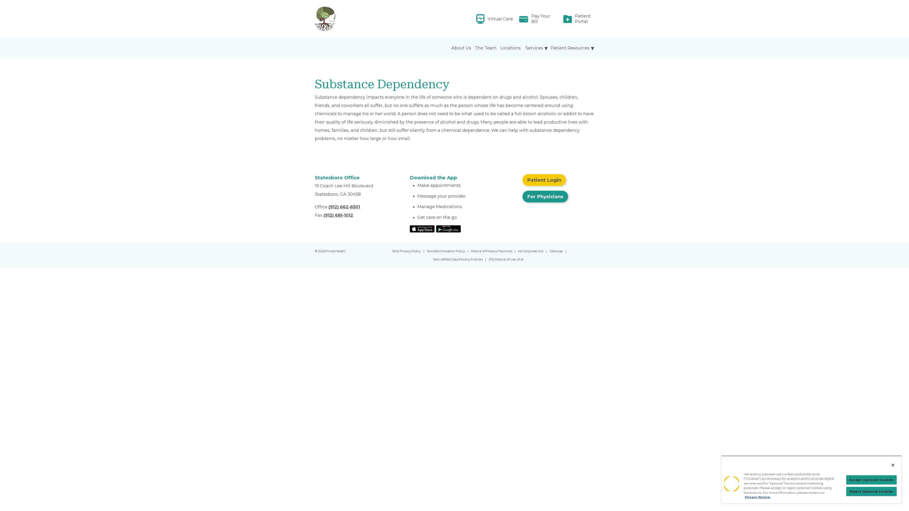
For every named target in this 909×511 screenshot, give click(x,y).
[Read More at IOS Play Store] (422, 228)
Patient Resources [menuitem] (570, 48)
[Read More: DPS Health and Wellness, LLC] (359, 19)
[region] (811, 479)
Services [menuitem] (534, 48)
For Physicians (545, 196)
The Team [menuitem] (486, 48)
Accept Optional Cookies (871, 480)
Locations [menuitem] (510, 48)
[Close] (893, 465)
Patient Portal (583, 18)
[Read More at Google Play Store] (448, 228)
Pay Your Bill (540, 18)
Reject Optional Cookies (871, 491)
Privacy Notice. (758, 497)
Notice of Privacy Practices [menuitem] (491, 251)
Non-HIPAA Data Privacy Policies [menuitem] (458, 259)
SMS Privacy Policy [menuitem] (406, 251)
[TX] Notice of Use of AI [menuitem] (506, 259)
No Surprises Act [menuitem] (531, 251)
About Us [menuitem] (461, 48)
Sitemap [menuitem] (556, 251)
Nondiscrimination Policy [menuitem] (446, 251)
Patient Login (544, 180)
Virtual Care (500, 19)
